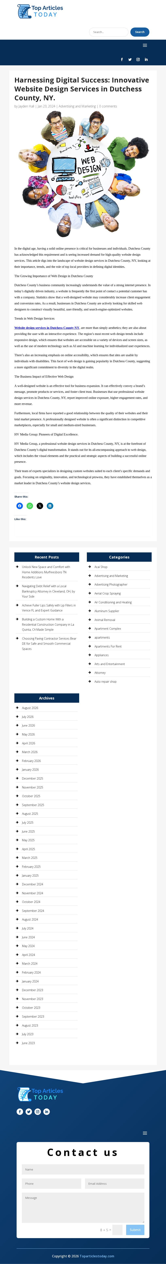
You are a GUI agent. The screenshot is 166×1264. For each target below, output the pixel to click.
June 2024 (28, 937)
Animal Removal (105, 620)
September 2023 (33, 1016)
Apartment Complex (108, 628)
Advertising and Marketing (77, 106)
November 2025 (32, 787)
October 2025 (31, 796)
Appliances (102, 655)
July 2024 (27, 928)
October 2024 (31, 902)
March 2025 (29, 858)
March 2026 (29, 752)
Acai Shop (101, 567)
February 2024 (31, 972)
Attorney (100, 673)
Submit (135, 1230)
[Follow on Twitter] (130, 59)
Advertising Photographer (111, 584)
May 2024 (28, 946)
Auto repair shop (106, 681)
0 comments (108, 106)
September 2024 (33, 911)
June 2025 (28, 831)
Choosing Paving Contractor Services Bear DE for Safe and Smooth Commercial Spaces (49, 644)
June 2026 (28, 725)
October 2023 (31, 1008)
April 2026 (28, 743)
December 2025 (32, 778)
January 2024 (30, 981)
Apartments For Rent (108, 646)
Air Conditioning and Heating (113, 602)
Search (140, 32)
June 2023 (28, 1043)
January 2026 (30, 769)
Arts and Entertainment (110, 664)
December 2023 (32, 990)
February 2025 (31, 867)
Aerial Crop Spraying (108, 593)
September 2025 (33, 805)
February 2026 (31, 761)
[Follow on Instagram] (138, 59)
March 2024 (29, 963)
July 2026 (27, 717)
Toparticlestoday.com (97, 1256)
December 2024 (32, 884)
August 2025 (30, 814)
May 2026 (28, 734)
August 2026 (30, 708)
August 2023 (30, 1025)
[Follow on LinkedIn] (146, 59)
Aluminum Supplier (107, 611)
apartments (102, 637)
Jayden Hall (26, 106)
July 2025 (27, 822)
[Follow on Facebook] (122, 59)
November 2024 (32, 893)
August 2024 (30, 919)
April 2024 (28, 955)
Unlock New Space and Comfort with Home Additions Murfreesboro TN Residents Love (46, 572)
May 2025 (28, 840)
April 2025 (28, 849)
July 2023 (27, 1034)
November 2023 (32, 999)
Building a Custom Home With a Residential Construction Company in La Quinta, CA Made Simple (48, 624)
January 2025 (30, 875)
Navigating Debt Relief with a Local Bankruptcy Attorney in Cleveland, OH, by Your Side (48, 591)
